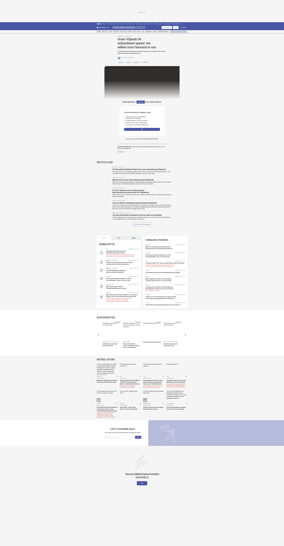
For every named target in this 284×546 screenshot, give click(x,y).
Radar (154, 31)
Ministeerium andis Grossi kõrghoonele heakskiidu (133, 180)
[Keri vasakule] (98, 334)
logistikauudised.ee (130, 23)
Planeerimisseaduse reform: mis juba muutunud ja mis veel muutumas (131, 345)
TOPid (110, 31)
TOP (107, 249)
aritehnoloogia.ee (158, 23)
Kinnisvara (120, 151)
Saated (148, 276)
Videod (130, 31)
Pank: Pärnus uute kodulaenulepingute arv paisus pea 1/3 (163, 305)
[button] (119, 437)
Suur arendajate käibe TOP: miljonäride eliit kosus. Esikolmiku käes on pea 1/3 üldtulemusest (153, 382)
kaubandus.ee (139, 23)
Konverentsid (123, 31)
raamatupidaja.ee (167, 23)
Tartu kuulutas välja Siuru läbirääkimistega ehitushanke (163, 272)
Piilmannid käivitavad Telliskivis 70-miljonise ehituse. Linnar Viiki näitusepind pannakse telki (107, 409)
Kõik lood (104, 31)
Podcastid (115, 31)
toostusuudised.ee (120, 23)
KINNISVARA (121, 36)
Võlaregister (148, 31)
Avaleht (99, 31)
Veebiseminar (126, 341)
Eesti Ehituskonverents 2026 (152, 342)
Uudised (114, 167)
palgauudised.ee (176, 23)
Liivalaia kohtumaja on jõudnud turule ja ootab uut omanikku (137, 215)
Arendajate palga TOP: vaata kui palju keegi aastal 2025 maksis (165, 263)
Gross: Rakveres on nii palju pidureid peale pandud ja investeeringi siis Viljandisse (130, 191)
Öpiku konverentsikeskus (171, 341)
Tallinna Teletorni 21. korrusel (111, 341)
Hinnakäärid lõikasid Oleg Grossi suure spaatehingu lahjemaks (140, 169)
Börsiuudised (110, 284)
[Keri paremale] (185, 334)
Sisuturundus (137, 31)
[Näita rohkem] (182, 24)
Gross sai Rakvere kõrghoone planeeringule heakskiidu (134, 203)
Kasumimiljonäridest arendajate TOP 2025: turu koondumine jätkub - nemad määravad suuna (130, 382)
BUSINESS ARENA (162, 31)
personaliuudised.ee (148, 23)
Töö (143, 31)
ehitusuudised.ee (111, 23)
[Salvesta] (137, 249)
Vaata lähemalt (130, 139)
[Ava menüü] (104, 24)
